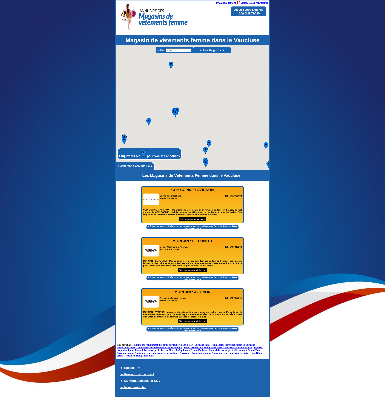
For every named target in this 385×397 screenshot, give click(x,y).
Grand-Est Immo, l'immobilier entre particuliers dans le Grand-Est (225, 350)
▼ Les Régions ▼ (212, 50)
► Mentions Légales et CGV (140, 380)
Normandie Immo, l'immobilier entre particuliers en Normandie (149, 347)
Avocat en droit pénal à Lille (139, 355)
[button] (175, 113)
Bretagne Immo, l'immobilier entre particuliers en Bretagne (225, 345)
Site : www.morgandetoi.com (192, 270)
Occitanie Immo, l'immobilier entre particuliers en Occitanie (147, 353)
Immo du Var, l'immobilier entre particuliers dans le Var (164, 345)
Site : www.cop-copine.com (192, 219)
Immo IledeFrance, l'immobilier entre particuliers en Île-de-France (218, 347)
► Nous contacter (133, 387)
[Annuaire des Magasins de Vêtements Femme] (153, 31)
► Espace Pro (130, 367)
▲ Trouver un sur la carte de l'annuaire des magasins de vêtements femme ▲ (192, 227)
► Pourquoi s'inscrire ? (137, 374)
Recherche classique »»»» (135, 165)
